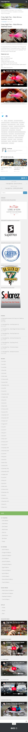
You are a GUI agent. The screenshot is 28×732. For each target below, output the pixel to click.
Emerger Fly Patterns (6, 552)
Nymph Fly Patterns (6, 561)
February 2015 (5, 489)
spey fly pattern (14, 141)
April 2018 (4, 403)
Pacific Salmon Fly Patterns (7, 10)
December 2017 (5, 415)
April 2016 (4, 459)
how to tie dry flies (4, 133)
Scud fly (14, 139)
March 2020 (4, 376)
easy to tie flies (4, 124)
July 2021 (4, 364)
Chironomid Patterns (6, 570)
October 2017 (5, 420)
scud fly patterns (4, 141)
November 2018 (5, 394)
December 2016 (5, 447)
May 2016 (4, 456)
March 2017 (4, 438)
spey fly (9, 141)
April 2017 (4, 435)
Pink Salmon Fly (11, 137)
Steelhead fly (20, 141)
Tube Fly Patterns (5, 582)
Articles (3, 607)
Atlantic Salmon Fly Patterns (7, 590)
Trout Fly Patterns (5, 13)
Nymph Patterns (21, 135)
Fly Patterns (11, 126)
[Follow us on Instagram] (26, 178)
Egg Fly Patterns (5, 567)
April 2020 (4, 373)
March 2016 (4, 462)
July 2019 (4, 388)
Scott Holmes (5, 523)
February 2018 (5, 409)
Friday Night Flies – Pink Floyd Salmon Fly (10, 333)
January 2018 (4, 412)
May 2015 (4, 480)
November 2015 (5, 471)
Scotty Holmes (9, 139)
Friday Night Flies (5, 1)
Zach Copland (11, 143)
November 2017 (5, 418)
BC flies (5, 120)
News (3, 613)
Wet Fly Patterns (5, 549)
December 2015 (5, 468)
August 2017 (4, 423)
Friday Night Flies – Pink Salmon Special (10, 347)
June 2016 (4, 453)
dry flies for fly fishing (14, 122)
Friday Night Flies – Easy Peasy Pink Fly (10, 342)
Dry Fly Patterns (5, 558)
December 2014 (5, 492)
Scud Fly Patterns (5, 576)
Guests (3, 541)
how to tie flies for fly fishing (19, 133)
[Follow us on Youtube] (22, 178)
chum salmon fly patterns (18, 120)
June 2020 (4, 367)
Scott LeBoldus (18, 10)
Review (3, 610)
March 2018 (4, 406)
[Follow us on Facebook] (24, 178)
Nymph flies (15, 135)
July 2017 (4, 426)
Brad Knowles (5, 529)
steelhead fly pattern (4, 143)
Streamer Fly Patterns (18, 11)
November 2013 (5, 501)
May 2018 (4, 400)
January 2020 (4, 382)
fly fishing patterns (4, 126)
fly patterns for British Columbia (19, 126)
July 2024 (4, 361)
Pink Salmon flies (4, 137)
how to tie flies (11, 133)
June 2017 (4, 429)
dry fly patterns (21, 122)
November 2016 (5, 450)
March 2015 (4, 486)
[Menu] (26, 1)
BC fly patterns (10, 120)
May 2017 (4, 432)
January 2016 (4, 465)
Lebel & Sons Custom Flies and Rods (8, 199)
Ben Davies (4, 538)
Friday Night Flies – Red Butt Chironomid (10, 351)
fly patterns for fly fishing (14, 128)
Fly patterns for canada (5, 128)
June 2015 (4, 477)
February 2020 (5, 379)
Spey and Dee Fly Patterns (7, 579)
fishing (18, 124)
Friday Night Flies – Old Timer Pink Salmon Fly (11, 338)
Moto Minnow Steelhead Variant (6, 135)
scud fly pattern (19, 139)
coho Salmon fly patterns (5, 122)
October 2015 (5, 474)
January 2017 (4, 444)
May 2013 (4, 504)
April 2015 (4, 483)
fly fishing (21, 124)
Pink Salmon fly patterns (19, 137)
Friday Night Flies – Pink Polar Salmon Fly (10, 324)
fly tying (21, 128)
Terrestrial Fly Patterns (6, 564)
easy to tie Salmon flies (11, 124)
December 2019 (5, 385)
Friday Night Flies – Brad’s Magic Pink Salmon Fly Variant (13, 329)
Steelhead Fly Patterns (6, 11)
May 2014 (4, 495)
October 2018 (5, 397)
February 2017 (5, 441)
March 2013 (4, 507)
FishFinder (4, 21)
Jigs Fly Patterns (5, 573)
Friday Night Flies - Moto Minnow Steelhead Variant (16, 131)
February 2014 (5, 498)
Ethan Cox (4, 532)
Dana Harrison (5, 535)
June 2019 (4, 391)
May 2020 (4, 370)
